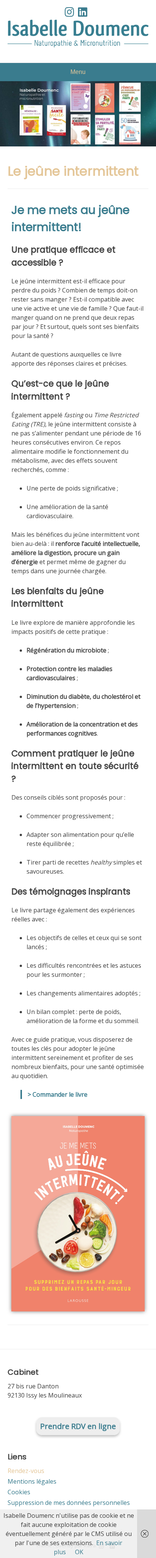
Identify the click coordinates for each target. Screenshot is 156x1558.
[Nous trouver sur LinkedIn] (82, 12)
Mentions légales (32, 1481)
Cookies (19, 1492)
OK (79, 1552)
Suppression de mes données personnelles (69, 1502)
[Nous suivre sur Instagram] (69, 12)
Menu (78, 72)
